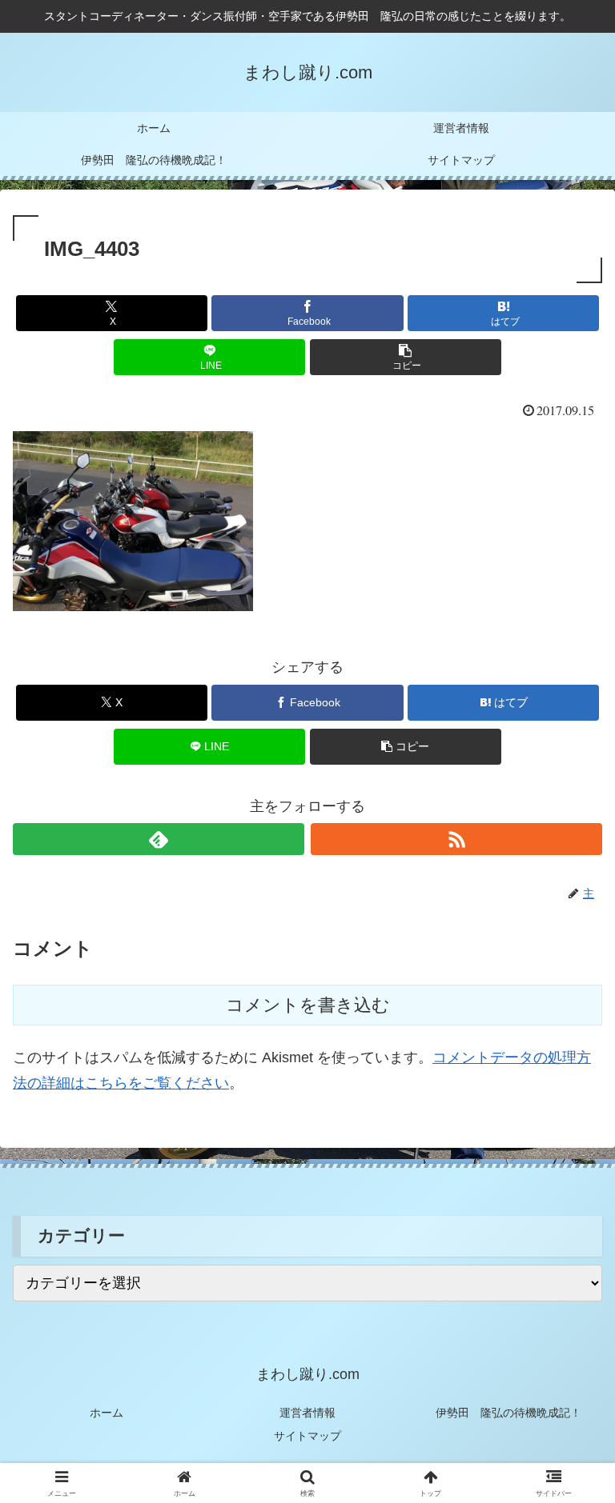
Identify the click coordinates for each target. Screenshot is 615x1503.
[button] (405, 357)
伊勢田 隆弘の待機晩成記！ (508, 1412)
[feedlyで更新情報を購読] (158, 839)
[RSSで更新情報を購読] (456, 839)
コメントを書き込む (308, 1005)
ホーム (106, 1412)
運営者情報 (307, 1412)
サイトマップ (307, 1435)
